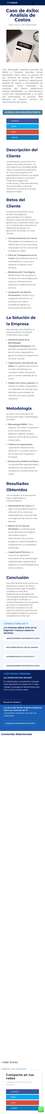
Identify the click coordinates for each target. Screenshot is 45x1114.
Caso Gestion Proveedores (26, 776)
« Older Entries (9, 1062)
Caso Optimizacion (28, 24)
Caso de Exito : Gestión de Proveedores (22, 772)
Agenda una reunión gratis (22, 112)
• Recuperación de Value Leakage (21, 647)
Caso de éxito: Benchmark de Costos (22, 1018)
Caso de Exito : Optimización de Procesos (22, 855)
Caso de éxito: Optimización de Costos (22, 938)
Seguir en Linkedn (11, 702)
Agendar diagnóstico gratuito (20, 723)
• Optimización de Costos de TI (20, 656)
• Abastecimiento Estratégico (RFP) (22, 638)
